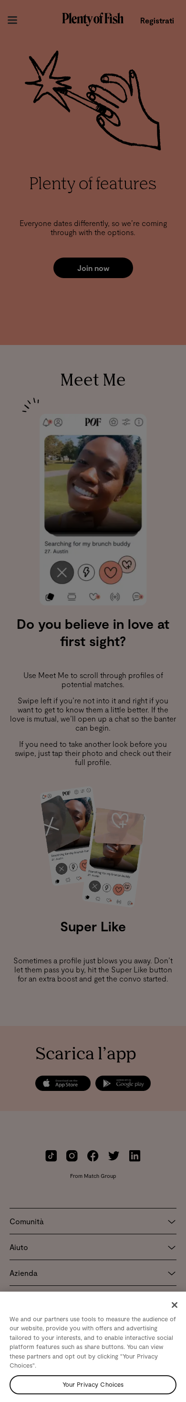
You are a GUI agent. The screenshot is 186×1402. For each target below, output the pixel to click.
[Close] (174, 1305)
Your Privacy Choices (93, 1384)
